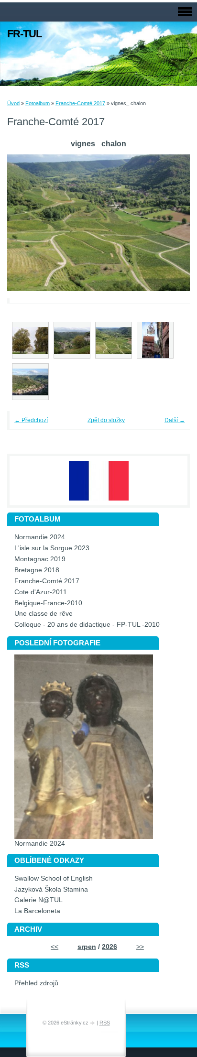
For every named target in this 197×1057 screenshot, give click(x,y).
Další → (174, 420)
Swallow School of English (53, 878)
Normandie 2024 (39, 537)
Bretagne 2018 (36, 570)
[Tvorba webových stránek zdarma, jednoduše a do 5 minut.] (93, 1023)
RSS (104, 1022)
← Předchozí (31, 420)
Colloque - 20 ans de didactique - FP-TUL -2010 (87, 624)
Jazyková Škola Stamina (51, 889)
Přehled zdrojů (36, 983)
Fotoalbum (37, 103)
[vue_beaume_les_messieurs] (72, 340)
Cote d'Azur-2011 (40, 592)
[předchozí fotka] (27, 223)
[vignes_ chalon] (113, 340)
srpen (86, 946)
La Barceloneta (37, 911)
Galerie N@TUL (38, 900)
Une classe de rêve (43, 613)
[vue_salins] (30, 382)
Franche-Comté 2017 (80, 103)
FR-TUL (24, 34)
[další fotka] (169, 223)
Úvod (13, 103)
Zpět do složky (106, 420)
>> (140, 946)
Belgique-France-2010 (48, 603)
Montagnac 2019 (40, 559)
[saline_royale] (30, 340)
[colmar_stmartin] (155, 340)
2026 (109, 946)
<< (54, 946)
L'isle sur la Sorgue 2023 (51, 548)
